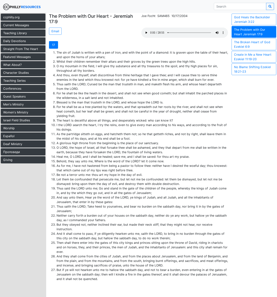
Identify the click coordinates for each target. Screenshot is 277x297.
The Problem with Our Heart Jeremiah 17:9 (249, 32)
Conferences (12, 88)
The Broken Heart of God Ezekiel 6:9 (252, 44)
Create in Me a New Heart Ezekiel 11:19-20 (252, 57)
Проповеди (11, 152)
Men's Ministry (13, 104)
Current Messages (16, 25)
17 (53, 45)
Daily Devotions (14, 41)
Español (9, 136)
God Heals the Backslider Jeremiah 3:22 (252, 19)
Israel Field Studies (16, 120)
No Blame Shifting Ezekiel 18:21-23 (252, 69)
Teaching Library (15, 33)
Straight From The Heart (20, 49)
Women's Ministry (15, 112)
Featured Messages (17, 57)
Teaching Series (14, 80)
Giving (7, 160)
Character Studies (16, 73)
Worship (9, 128)
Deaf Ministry (12, 144)
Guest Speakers (14, 96)
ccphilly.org (11, 17)
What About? (12, 65)
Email (55, 31)
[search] (270, 6)
